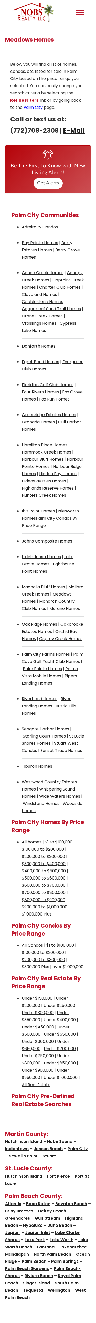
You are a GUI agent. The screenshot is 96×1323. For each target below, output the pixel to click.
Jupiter (12, 1233)
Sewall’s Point (23, 1156)
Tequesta (33, 1290)
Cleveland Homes (39, 294)
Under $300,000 (38, 1013)
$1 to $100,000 (58, 842)
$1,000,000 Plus (36, 914)
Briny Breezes (19, 1211)
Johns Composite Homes (47, 541)
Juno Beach (60, 1225)
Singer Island (36, 1283)
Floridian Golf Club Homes (47, 385)
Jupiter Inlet (37, 1233)
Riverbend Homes (39, 699)
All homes (31, 842)
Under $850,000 (60, 1063)
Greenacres (17, 1218)
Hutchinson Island (23, 1141)
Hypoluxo (33, 1225)
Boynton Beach (71, 1204)
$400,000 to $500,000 (44, 871)
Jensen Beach (48, 1149)
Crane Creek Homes (42, 316)
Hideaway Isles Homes (44, 481)
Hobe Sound (59, 1141)
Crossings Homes (39, 323)
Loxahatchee (73, 1247)
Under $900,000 (38, 1070)
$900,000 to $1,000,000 (44, 907)
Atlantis (13, 1204)
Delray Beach (52, 1211)
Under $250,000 (59, 1005)
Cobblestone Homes (42, 302)
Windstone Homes (41, 803)
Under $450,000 (38, 1027)
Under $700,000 (60, 1049)
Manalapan (17, 1254)
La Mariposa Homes (41, 557)
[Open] (80, 12)
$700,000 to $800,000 (44, 892)
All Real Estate (36, 1085)
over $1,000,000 (67, 967)
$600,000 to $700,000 (44, 885)
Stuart (49, 1156)
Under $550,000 (60, 1034)
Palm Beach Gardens (27, 1269)
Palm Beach (34, 1261)
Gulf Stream (47, 1218)
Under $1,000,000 (61, 1077)
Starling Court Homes (44, 736)
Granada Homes (38, 422)
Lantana (46, 1247)
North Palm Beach (52, 1254)
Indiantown (17, 1149)
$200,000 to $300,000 (43, 856)
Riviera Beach (39, 1276)
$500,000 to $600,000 (44, 878)
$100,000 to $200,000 (43, 849)
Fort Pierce (58, 1176)
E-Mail (74, 130)
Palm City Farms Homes (46, 654)
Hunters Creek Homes (44, 495)
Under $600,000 (38, 1041)
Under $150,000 (37, 998)
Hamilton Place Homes (44, 445)
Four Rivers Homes (40, 392)
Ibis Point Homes (38, 511)
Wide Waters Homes (59, 796)
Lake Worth (61, 1240)
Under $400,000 (60, 1020)
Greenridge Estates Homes (49, 415)
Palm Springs (65, 1261)
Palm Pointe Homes (42, 669)
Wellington (59, 1290)
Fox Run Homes (54, 399)
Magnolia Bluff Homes (43, 587)
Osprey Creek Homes (60, 639)
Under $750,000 (38, 1056)
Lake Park (35, 1240)
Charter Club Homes (60, 287)
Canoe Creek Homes (42, 273)
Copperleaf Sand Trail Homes (51, 309)
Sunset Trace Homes (61, 750)
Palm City (33, 107)
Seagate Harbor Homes (45, 729)
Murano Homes (64, 608)
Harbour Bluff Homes (42, 459)
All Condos (32, 945)
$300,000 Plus (35, 967)
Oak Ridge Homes (39, 624)
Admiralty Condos (40, 227)
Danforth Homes (38, 346)
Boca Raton (38, 1204)
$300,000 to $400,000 (44, 864)
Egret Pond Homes (40, 362)
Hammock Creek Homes (46, 452)
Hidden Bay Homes (58, 474)
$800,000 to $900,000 (43, 900)
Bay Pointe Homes (40, 243)
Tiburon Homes (37, 766)
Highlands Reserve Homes (48, 488)
